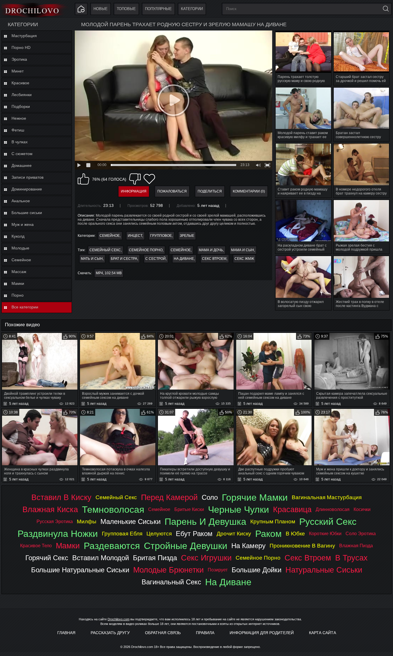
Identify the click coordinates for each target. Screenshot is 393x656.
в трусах (351, 557)
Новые (101, 9)
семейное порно (146, 250)
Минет (18, 71)
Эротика (19, 59)
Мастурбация (24, 35)
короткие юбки (325, 533)
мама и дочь (211, 250)
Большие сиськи (27, 212)
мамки (68, 545)
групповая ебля (122, 534)
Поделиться (210, 191)
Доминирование (27, 189)
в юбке (295, 534)
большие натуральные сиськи (80, 570)
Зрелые (187, 236)
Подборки (21, 106)
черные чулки (238, 509)
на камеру (248, 546)
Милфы (86, 521)
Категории (192, 9)
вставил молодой (100, 558)
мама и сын (242, 250)
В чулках (20, 142)
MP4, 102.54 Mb (109, 273)
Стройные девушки (185, 545)
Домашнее (22, 165)
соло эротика (361, 533)
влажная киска (50, 509)
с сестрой (155, 259)
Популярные (158, 9)
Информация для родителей (262, 632)
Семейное (21, 260)
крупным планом (272, 521)
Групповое (161, 236)
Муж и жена (23, 224)
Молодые (20, 248)
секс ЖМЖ (244, 259)
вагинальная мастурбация (327, 497)
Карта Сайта (322, 632)
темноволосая (113, 509)
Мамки (18, 283)
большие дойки (256, 570)
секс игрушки (206, 557)
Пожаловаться (172, 191)
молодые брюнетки (168, 569)
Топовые (126, 9)
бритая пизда (155, 558)
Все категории (25, 307)
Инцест (135, 236)
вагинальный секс (171, 582)
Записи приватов (27, 177)
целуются (159, 534)
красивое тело (36, 545)
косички (362, 509)
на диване (184, 259)
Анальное (21, 201)
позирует (218, 569)
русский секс (327, 521)
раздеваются (112, 545)
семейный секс (105, 250)
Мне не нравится (135, 179)
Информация (133, 191)
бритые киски (189, 509)
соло (210, 497)
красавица (292, 509)
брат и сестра (124, 259)
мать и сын (92, 259)
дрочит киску (234, 534)
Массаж (19, 271)
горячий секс (46, 558)
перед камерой (169, 497)
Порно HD (21, 47)
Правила (205, 632)
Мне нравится (83, 179)
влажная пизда (356, 545)
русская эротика (55, 521)
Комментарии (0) (249, 191)
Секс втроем (214, 259)
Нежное (19, 118)
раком (268, 533)
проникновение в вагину (302, 546)
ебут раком (194, 533)
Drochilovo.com (118, 619)
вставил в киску (61, 497)
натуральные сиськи (323, 569)
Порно (18, 295)
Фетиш (18, 130)
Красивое (20, 83)
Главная (66, 632)
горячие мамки (255, 497)
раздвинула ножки (58, 533)
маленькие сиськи (130, 521)
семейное (181, 250)
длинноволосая (333, 509)
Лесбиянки (22, 94)
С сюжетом (22, 153)
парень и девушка (205, 521)
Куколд (18, 236)
